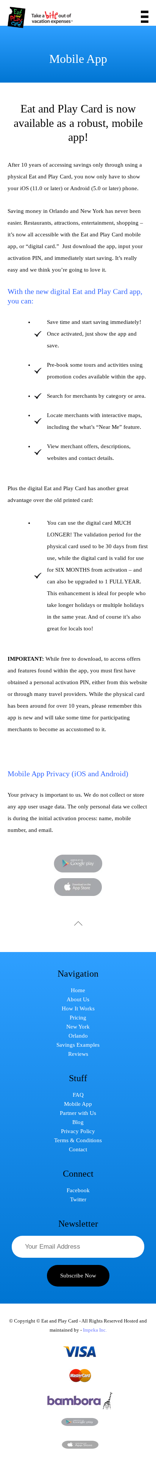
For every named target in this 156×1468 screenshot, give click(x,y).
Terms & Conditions (78, 1140)
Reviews (78, 1054)
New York (78, 1027)
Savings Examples (78, 1045)
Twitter (78, 1199)
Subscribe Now (78, 1276)
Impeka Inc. (95, 1330)
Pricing (78, 1018)
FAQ (78, 1095)
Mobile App (78, 1104)
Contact (78, 1149)
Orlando (78, 1036)
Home (78, 990)
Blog (78, 1122)
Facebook (78, 1190)
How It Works (78, 1008)
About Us (78, 999)
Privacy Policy (78, 1131)
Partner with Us (78, 1113)
